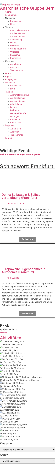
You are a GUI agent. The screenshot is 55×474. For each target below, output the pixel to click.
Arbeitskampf (16, 39)
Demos (13, 42)
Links (12, 24)
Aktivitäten (15, 64)
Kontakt (9, 73)
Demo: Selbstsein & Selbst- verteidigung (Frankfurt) (21, 196)
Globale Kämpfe (18, 48)
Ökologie (14, 52)
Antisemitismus (17, 36)
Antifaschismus (17, 33)
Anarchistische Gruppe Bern (27, 8)
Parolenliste (15, 21)
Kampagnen (10, 15)
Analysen (14, 67)
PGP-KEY (4, 332)
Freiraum (14, 45)
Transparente (16, 70)
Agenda (9, 12)
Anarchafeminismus (19, 30)
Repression (15, 58)
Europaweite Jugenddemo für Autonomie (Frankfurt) (23, 270)
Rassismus (15, 55)
